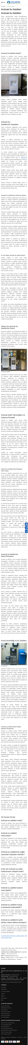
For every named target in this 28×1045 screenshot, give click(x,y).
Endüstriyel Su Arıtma (6, 1007)
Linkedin (11, 982)
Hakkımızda (4, 989)
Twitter (7, 982)
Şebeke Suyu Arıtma (6, 1011)
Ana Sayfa (3, 6)
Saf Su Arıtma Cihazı (6, 1034)
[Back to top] (25, 1043)
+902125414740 (15, 975)
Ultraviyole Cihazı (5, 1026)
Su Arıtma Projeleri (5, 991)
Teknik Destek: (5, 976)
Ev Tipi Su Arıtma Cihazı (6, 1028)
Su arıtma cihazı (5, 935)
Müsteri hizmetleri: (6, 975)
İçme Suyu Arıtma (5, 1013)
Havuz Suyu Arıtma (5, 1015)
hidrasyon (23, 157)
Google (15, 982)
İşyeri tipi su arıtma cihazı (17, 935)
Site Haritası (4, 998)
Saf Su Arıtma (4, 1009)
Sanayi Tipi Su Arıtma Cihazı (7, 1022)
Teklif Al (3, 993)
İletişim (2, 995)
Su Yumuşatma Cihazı (6, 1024)
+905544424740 (13, 976)
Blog (2, 1000)
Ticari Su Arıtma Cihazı (6, 1032)
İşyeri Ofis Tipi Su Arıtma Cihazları (9, 1030)
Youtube (19, 982)
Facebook (3, 982)
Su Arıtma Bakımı (5, 1017)
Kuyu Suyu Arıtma (5, 1006)
